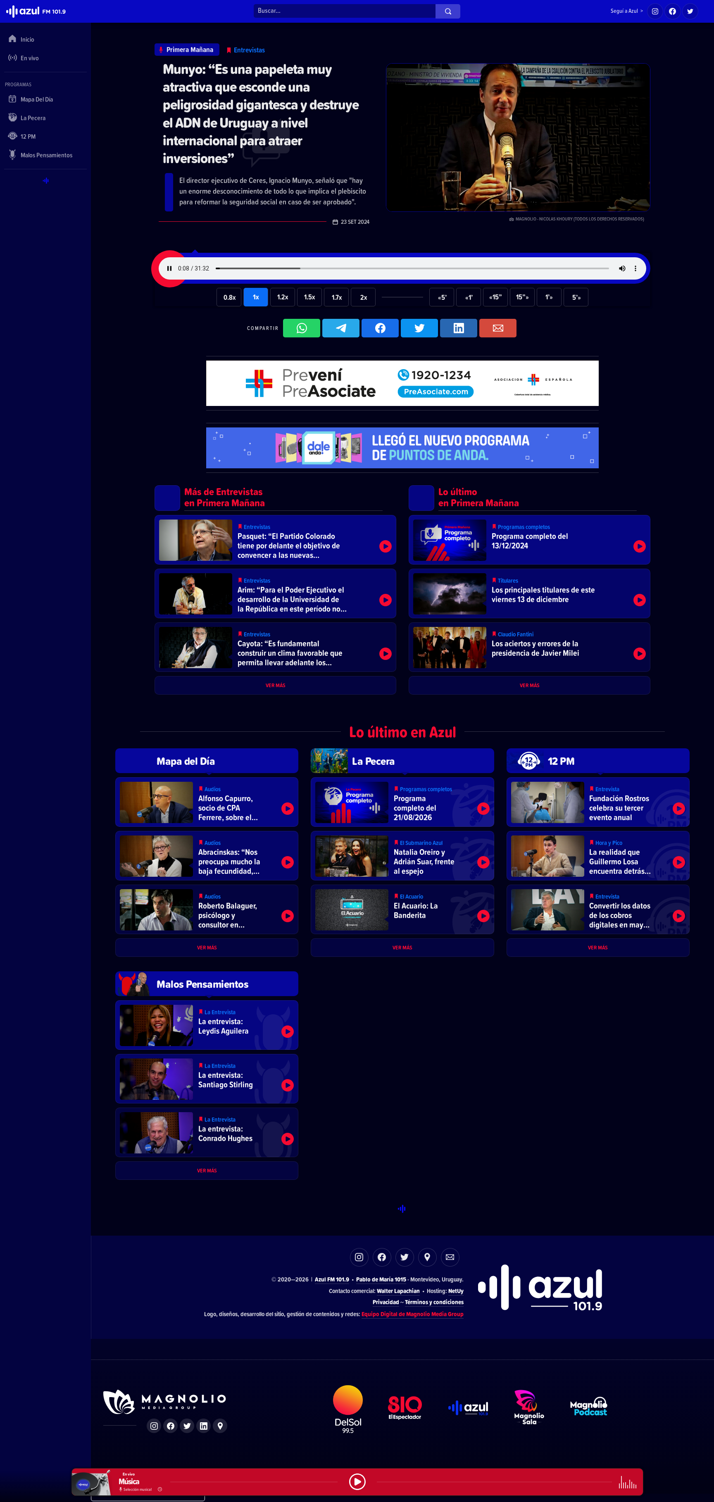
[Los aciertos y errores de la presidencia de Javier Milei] (529, 647)
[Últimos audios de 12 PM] (598, 760)
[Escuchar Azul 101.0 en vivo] (357, 1482)
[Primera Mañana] (187, 49)
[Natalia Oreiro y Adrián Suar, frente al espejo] (402, 855)
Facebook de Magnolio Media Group (170, 1426)
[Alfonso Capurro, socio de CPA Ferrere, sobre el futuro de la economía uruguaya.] (207, 802)
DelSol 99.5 (348, 1409)
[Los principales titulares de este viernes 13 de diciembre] (529, 593)
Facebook (382, 1257)
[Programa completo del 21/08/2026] (402, 802)
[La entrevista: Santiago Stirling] (207, 1078)
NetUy (456, 1290)
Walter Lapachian (398, 1290)
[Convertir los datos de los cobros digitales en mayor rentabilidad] (598, 909)
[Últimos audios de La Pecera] (402, 760)
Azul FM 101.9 (332, 1279)
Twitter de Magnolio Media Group (187, 1426)
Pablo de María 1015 (381, 1279)
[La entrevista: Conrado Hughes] (207, 1132)
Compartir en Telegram (340, 328)
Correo (450, 1257)
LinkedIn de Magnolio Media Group (203, 1426)
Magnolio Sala (529, 1409)
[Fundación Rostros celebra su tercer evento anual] (598, 802)
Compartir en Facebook (380, 328)
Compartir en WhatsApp (301, 328)
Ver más (276, 685)
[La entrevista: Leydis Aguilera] (207, 1025)
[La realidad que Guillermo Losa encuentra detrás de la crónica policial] (598, 855)
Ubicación (427, 1257)
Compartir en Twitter (419, 328)
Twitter (404, 1257)
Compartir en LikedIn (458, 328)
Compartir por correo (497, 328)
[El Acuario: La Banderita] (402, 909)
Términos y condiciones (434, 1302)
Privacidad (386, 1302)
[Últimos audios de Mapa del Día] (206, 760)
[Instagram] (655, 11)
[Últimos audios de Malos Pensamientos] (206, 983)
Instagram (359, 1257)
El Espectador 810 (405, 1409)
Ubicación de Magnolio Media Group (220, 1426)
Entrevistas (249, 50)
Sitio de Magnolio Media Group (165, 1402)
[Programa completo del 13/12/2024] (529, 539)
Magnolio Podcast (589, 1409)
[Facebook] (672, 11)
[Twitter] (690, 11)
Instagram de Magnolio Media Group (154, 1426)
